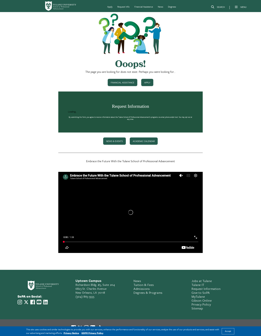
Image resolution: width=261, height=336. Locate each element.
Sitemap (197, 308)
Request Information (206, 288)
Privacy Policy (201, 304)
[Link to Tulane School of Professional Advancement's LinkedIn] (45, 302)
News (160, 6)
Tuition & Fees (144, 284)
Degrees (172, 6)
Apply (110, 6)
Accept (228, 331)
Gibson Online (202, 300)
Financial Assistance (143, 6)
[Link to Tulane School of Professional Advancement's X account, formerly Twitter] (26, 302)
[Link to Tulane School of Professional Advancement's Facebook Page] (32, 302)
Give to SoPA (201, 292)
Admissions (142, 288)
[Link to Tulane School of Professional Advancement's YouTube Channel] (39, 302)
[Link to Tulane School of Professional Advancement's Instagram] (20, 302)
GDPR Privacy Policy (92, 333)
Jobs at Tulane (202, 281)
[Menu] (236, 7)
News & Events (114, 141)
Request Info (123, 6)
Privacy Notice (71, 333)
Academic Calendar (144, 141)
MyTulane (198, 296)
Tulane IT (198, 284)
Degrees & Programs (148, 292)
